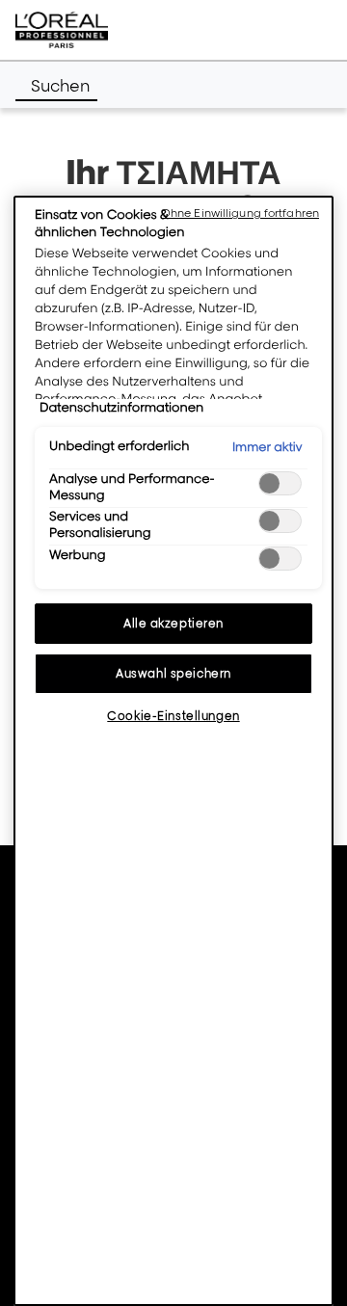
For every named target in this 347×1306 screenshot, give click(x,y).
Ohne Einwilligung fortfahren (240, 213)
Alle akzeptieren (173, 623)
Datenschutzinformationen (121, 407)
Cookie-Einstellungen (173, 715)
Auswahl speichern (173, 673)
